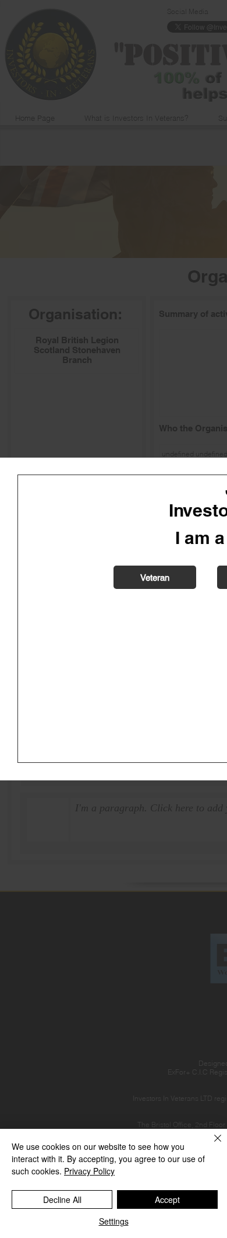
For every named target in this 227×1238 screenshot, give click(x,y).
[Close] (211, 1145)
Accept (167, 1199)
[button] (155, 577)
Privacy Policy (89, 1171)
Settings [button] (114, 1221)
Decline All (62, 1199)
